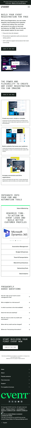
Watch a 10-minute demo (19, 3)
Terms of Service (20, 419)
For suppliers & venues (7, 387)
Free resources (5, 380)
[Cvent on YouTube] (18, 401)
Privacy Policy (9, 419)
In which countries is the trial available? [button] (12, 308)
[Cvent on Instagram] (21, 401)
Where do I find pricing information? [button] (11, 329)
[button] (15, 63)
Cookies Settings (6, 416)
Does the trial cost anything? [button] (9, 313)
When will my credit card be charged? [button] (11, 324)
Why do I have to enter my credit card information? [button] (11, 318)
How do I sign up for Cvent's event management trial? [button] (10, 296)
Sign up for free (8, 49)
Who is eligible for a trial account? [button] (10, 302)
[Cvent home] (5, 7)
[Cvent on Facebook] (9, 401)
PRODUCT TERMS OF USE (8, 411)
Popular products (6, 376)
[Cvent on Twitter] (12, 401)
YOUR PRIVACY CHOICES (15, 414)
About (2, 373)
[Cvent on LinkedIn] (15, 401)
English (5, 422)
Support (3, 383)
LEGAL (3, 409)
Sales (2, 369)
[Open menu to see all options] (29, 6)
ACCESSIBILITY (21, 409)
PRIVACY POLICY (10, 409)
